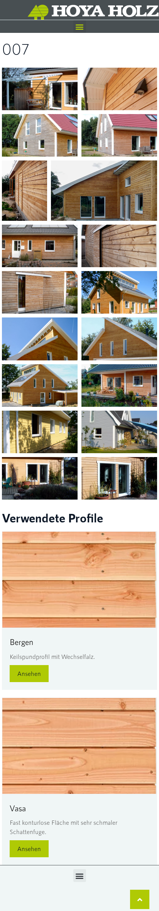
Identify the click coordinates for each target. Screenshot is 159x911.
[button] (79, 26)
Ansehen (29, 673)
